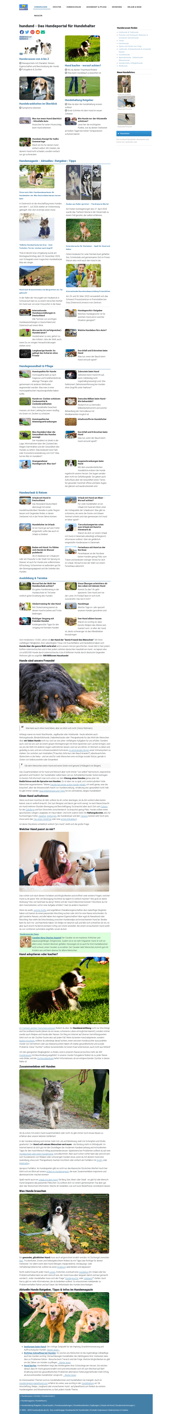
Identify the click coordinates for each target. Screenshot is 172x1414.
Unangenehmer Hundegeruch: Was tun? (44, 462)
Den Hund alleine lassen (90, 618)
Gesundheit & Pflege (96, 7)
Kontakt (93, 1410)
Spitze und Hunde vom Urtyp (130, 46)
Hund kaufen (48, 1405)
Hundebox (83, 1272)
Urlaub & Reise (134, 7)
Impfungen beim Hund (35, 1346)
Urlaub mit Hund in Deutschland (41, 499)
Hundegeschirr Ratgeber (90, 310)
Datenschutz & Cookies (118, 1410)
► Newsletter (124, 133)
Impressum (102, 1410)
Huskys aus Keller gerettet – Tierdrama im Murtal (87, 204)
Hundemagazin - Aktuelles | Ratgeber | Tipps (47, 161)
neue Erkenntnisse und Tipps (52, 791)
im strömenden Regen (79, 750)
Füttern (104, 806)
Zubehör (42, 816)
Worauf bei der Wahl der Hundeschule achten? (44, 584)
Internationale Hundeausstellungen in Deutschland (43, 313)
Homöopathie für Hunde (44, 371)
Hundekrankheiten (81, 1405)
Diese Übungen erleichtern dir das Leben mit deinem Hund (93, 584)
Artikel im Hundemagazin (57, 1171)
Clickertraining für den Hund (46, 604)
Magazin (38, 16)
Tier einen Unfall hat (42, 819)
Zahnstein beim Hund (88, 371)
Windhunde (123, 66)
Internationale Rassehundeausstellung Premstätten (88, 291)
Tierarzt (84, 816)
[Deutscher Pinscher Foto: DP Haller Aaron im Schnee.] (126, 102)
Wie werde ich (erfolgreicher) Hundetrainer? (46, 331)
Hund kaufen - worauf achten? (83, 65)
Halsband (88, 1278)
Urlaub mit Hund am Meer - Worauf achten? (91, 499)
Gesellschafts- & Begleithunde (131, 63)
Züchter (57, 7)
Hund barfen (30, 1365)
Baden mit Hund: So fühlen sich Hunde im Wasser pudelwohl (45, 550)
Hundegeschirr (72, 1278)
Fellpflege (30, 809)
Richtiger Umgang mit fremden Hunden (43, 619)
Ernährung (61, 1267)
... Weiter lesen (64, 1362)
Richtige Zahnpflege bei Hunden (40, 1353)
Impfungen (52, 816)
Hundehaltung (88, 1383)
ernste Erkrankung (69, 819)
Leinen (52, 1272)
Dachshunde (124, 43)
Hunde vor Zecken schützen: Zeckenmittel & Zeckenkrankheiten (46, 401)
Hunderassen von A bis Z (34, 58)
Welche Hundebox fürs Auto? (92, 330)
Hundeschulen (74, 7)
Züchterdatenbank (45, 1058)
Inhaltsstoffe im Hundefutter (92, 419)
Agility (99, 1160)
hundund (36, 1410)
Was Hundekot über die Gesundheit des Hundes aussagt (44, 434)
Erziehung (117, 7)
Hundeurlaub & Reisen (33, 492)
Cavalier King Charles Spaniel (46, 937)
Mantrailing (24, 1163)
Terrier (121, 41)
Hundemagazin (27, 1401)
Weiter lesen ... (53, 1350)
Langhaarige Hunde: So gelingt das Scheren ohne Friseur (45, 353)
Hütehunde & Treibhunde (128, 32)
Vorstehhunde (124, 55)
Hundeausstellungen (63, 1405)
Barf (21, 1260)
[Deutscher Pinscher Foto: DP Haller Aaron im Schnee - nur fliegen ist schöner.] (126, 119)
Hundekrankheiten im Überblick (38, 103)
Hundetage (83, 604)
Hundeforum (41, 1401)
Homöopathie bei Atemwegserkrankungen (44, 420)
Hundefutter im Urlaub (43, 524)
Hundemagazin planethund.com (33, 1383)
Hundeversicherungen (124, 1405)
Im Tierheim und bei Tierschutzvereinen (37, 1028)
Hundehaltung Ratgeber (79, 100)
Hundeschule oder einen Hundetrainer (36, 1154)
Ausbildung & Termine (33, 578)
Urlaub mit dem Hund (48, 1179)
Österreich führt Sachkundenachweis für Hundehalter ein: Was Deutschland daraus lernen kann (40, 195)
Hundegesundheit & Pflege (36, 366)
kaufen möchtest (27, 1040)
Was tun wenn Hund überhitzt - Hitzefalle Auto (47, 119)
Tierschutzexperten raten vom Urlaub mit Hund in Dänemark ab (91, 527)
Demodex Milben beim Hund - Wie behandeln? (92, 399)
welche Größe (40, 910)
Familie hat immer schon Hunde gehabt (68, 784)
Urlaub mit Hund (107, 1405)
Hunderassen (41, 7)
